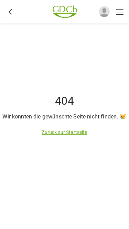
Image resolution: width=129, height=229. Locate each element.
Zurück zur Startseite (64, 132)
